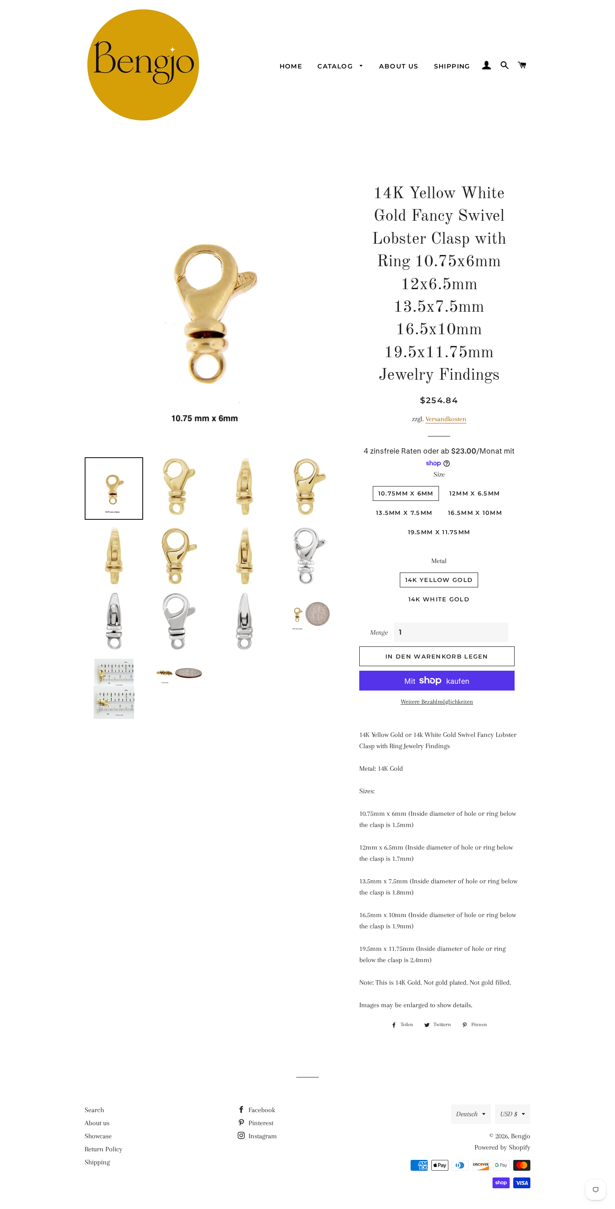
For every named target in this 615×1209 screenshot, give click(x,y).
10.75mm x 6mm (406, 493)
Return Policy (103, 1149)
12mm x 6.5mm (474, 493)
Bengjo (520, 1136)
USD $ (508, 1114)
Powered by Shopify (502, 1147)
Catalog (336, 66)
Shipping (452, 66)
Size (439, 474)
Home (291, 66)
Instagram (262, 1136)
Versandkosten (445, 419)
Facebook (261, 1110)
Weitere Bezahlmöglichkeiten (437, 701)
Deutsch (467, 1114)
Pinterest (260, 1123)
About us (398, 66)
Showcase (98, 1136)
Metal (439, 561)
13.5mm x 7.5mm (404, 512)
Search (94, 1110)
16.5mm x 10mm (475, 512)
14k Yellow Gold (439, 579)
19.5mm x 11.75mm (439, 532)
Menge (379, 632)
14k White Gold (439, 599)
